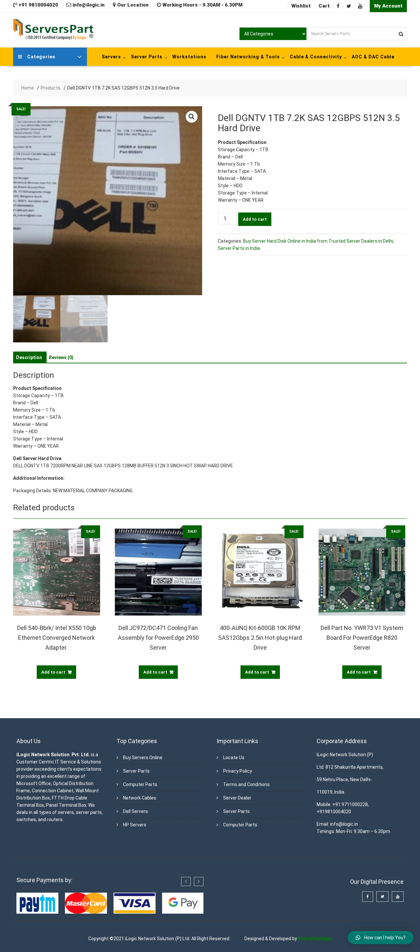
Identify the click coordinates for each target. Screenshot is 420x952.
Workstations (189, 56)
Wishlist (301, 6)
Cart (324, 6)
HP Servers (134, 824)
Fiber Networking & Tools (248, 56)
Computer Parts (140, 784)
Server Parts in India (239, 248)
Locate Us (233, 757)
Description (29, 357)
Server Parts (146, 56)
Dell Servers (135, 811)
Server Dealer (237, 797)
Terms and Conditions (246, 784)
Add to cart (255, 219)
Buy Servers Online (142, 757)
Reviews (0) (61, 357)
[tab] (29, 357)
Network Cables (139, 797)
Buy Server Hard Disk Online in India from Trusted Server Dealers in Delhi (318, 241)
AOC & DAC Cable (373, 56)
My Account (388, 6)
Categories (41, 56)
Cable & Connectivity (316, 56)
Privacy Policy (237, 771)
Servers (111, 56)
